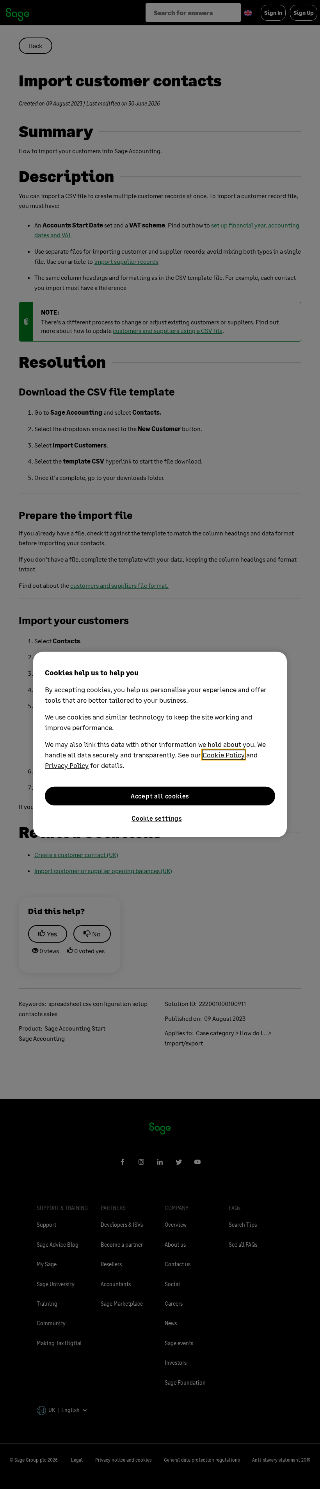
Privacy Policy (67, 765)
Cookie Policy (224, 754)
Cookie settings (157, 818)
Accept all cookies (160, 796)
